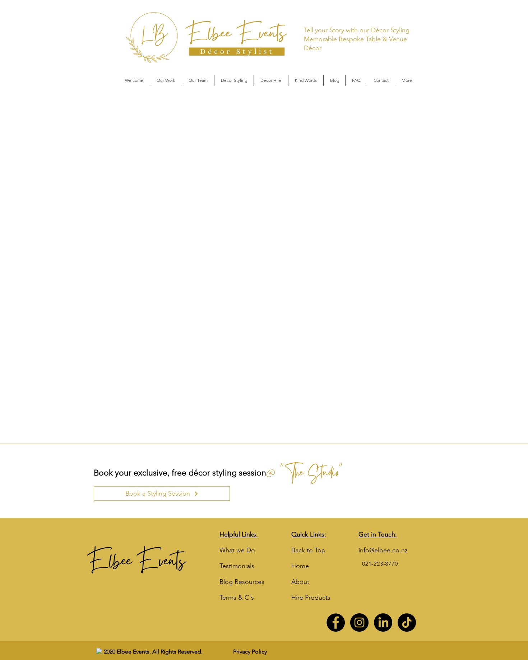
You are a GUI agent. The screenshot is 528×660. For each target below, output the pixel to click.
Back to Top (308, 550)
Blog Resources (241, 582)
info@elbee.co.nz (383, 550)
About (300, 582)
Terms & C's (236, 598)
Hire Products (310, 598)
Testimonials (236, 566)
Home (300, 566)
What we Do (237, 550)
